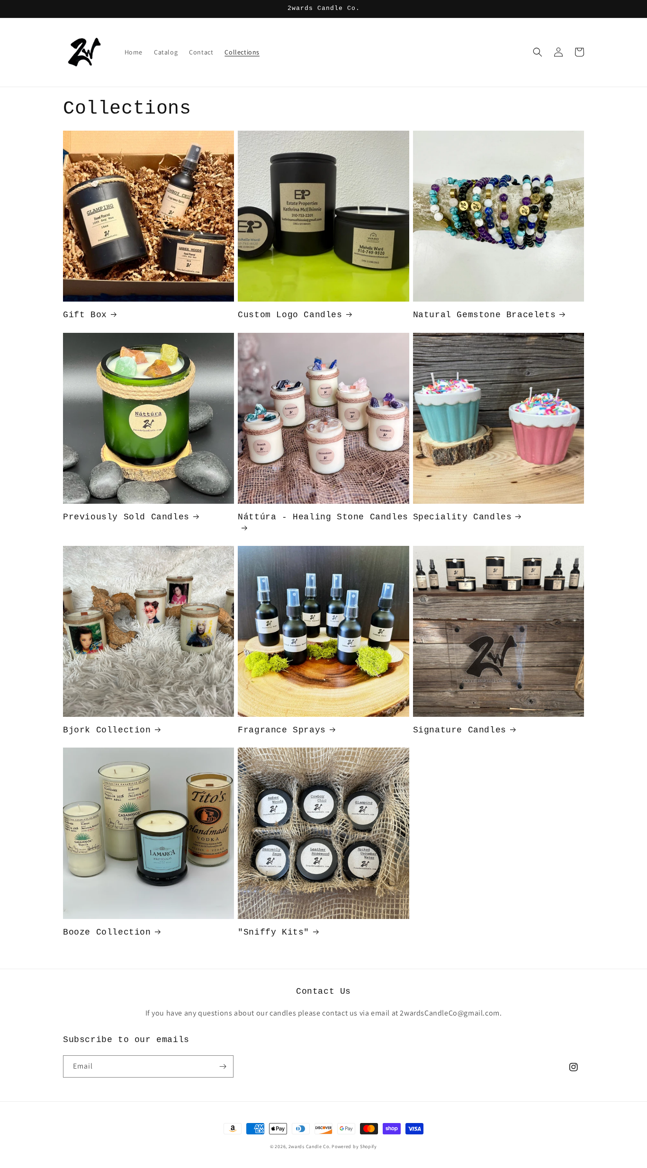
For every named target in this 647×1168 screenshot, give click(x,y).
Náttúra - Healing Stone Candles (323, 517)
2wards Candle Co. (310, 1146)
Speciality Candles (462, 517)
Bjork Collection (107, 730)
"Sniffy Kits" (273, 932)
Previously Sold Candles (126, 517)
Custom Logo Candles (290, 315)
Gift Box (85, 315)
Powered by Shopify (354, 1146)
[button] (537, 52)
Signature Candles (459, 730)
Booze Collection (107, 932)
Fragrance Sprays (282, 730)
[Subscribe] (222, 1066)
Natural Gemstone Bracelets (484, 315)
